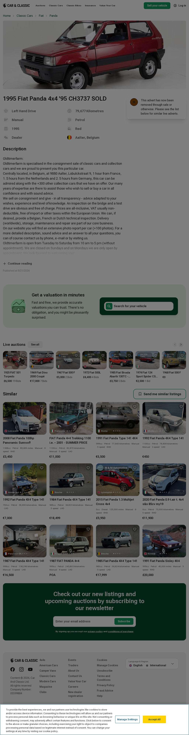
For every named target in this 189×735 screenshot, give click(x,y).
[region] (94, 719)
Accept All (154, 719)
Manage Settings (127, 719)
